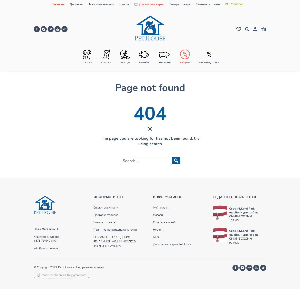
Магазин (158, 215)
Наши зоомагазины (101, 4)
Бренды (124, 4)
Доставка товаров (106, 215)
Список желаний (164, 222)
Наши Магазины (45, 229)
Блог (156, 237)
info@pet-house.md (46, 248)
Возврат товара (180, 4)
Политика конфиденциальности (115, 230)
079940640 (235, 4)
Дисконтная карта (151, 4)
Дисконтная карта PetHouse (172, 244)
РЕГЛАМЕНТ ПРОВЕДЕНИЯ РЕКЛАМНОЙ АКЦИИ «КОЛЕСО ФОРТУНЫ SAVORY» (114, 241)
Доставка (76, 4)
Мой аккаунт (161, 208)
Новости (158, 230)
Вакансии (58, 4)
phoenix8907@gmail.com (70, 275)
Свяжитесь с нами (208, 4)
